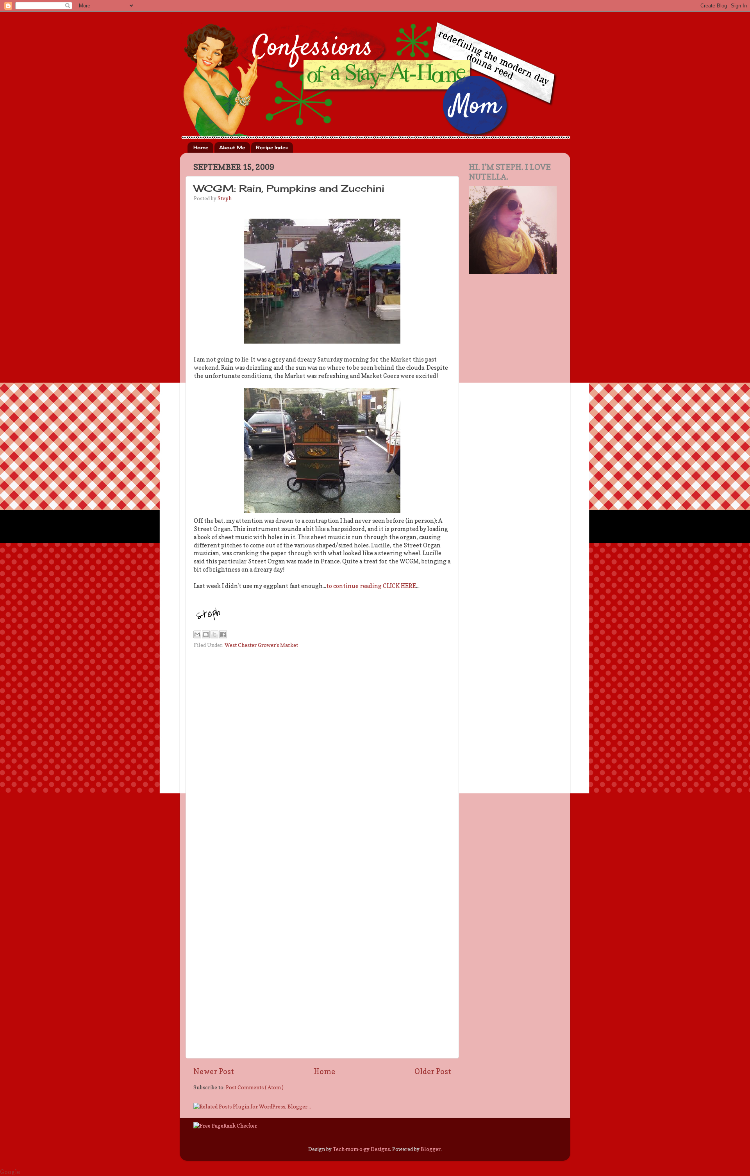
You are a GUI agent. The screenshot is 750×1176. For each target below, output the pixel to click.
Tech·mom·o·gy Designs (361, 1149)
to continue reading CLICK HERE (371, 586)
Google (10, 1172)
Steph (225, 198)
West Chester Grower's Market (261, 645)
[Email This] (197, 634)
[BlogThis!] (206, 634)
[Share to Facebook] (223, 634)
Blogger (431, 1149)
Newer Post (213, 1071)
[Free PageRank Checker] (225, 1126)
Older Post (432, 1071)
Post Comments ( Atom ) (255, 1087)
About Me (232, 147)
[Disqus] (322, 750)
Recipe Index (272, 147)
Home (200, 147)
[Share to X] (214, 634)
